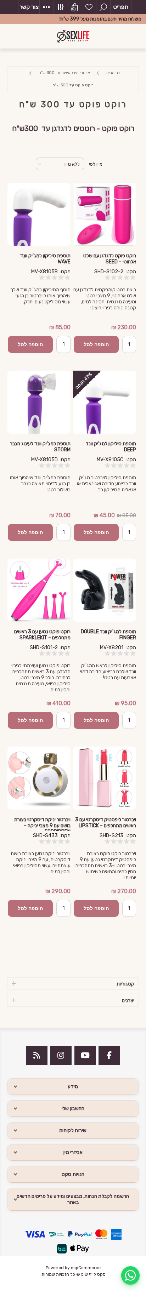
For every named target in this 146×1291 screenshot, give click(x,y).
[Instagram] (61, 1055)
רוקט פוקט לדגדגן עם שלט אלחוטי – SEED (109, 259)
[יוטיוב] (85, 1055)
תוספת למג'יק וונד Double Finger (108, 635)
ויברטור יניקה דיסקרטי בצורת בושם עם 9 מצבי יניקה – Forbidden (42, 826)
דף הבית (113, 72)
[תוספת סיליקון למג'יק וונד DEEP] (104, 402)
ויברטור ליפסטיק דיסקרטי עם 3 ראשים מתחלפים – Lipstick (105, 823)
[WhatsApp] (130, 1275)
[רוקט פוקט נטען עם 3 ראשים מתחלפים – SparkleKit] (39, 590)
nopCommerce (86, 1267)
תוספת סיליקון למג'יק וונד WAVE (45, 259)
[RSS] (36, 1055)
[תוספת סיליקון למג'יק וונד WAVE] (39, 214)
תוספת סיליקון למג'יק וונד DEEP (111, 447)
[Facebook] (109, 1055)
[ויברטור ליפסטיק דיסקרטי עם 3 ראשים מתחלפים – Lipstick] (104, 778)
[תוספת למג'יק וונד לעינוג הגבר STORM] (39, 402)
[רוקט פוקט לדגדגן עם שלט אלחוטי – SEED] (104, 214)
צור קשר (29, 7)
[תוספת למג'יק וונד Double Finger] (104, 590)
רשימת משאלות (89, 7)
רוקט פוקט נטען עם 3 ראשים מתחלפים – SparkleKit (42, 635)
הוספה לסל (96, 344)
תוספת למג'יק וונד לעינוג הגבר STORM (40, 447)
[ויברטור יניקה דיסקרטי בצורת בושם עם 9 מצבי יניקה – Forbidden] (39, 778)
